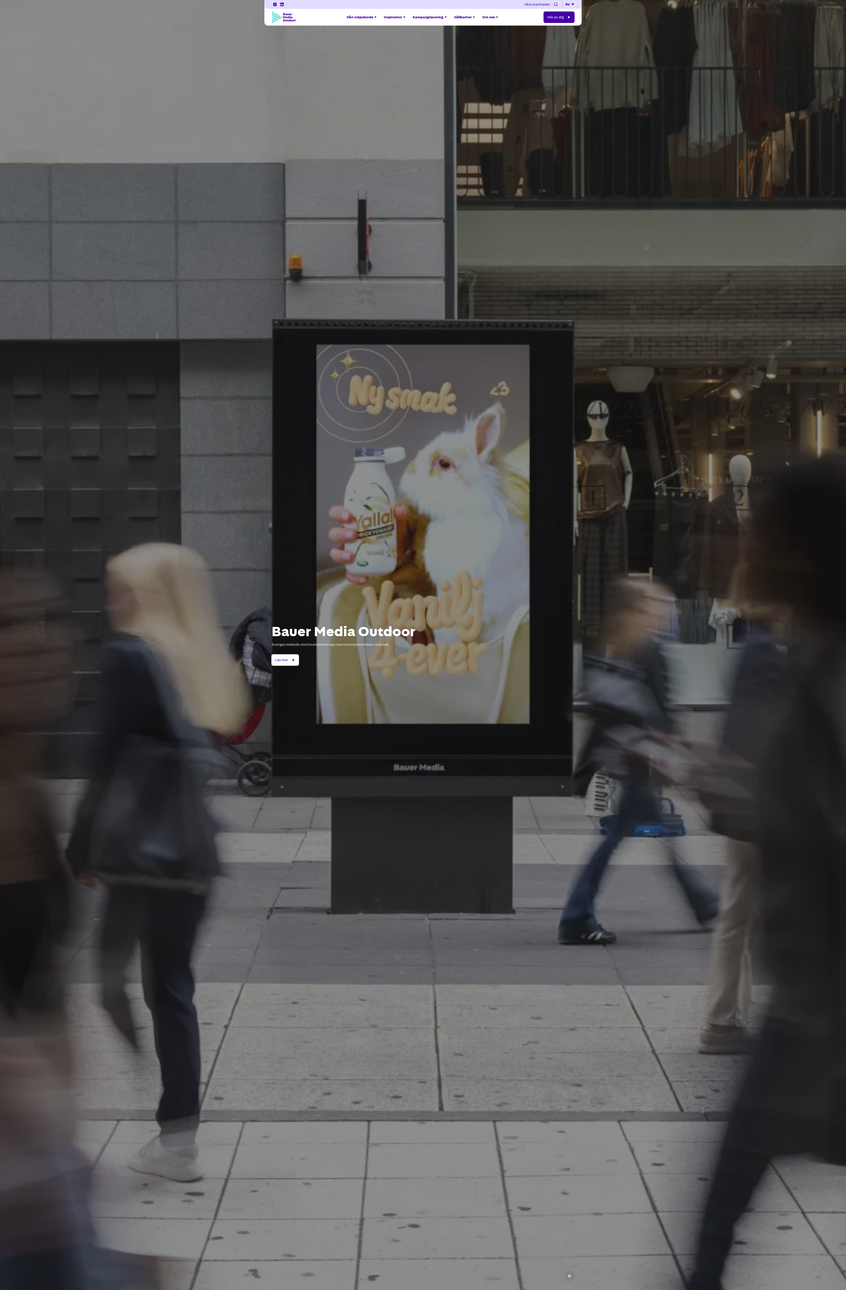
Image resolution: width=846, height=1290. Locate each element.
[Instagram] (275, 4)
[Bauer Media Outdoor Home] (283, 17)
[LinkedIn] (282, 4)
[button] (556, 4)
